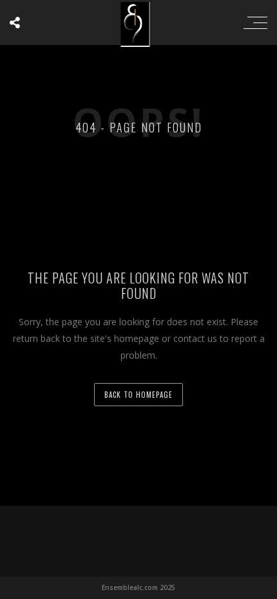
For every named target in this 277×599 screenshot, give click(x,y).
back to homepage (138, 394)
